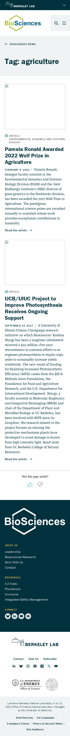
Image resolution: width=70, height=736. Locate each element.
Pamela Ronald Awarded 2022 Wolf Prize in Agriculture (34, 155)
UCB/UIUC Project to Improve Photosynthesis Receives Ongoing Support (33, 308)
